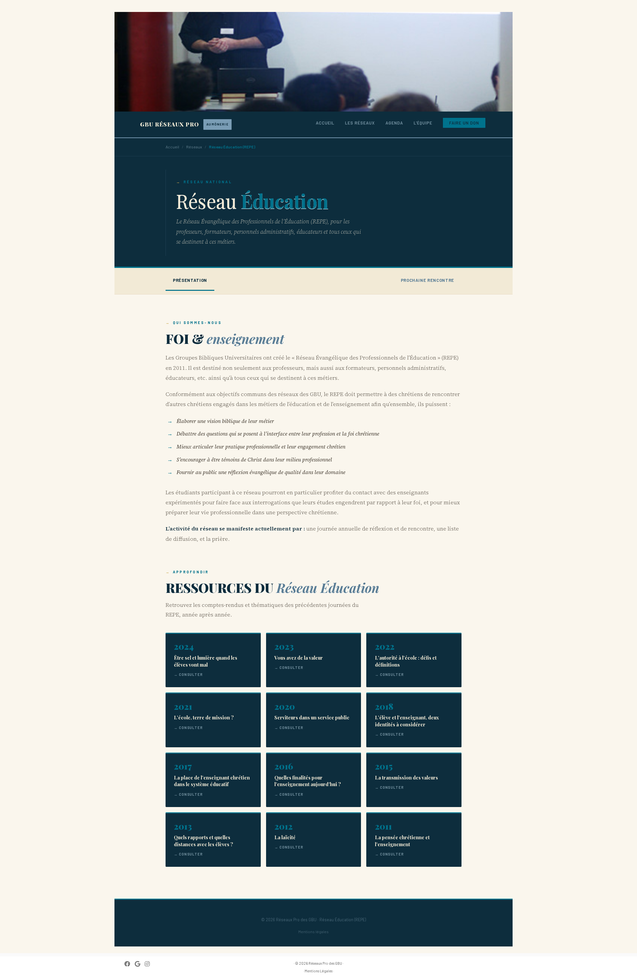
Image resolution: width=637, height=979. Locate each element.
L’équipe (423, 123)
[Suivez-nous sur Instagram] (149, 963)
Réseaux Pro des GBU (325, 963)
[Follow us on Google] (140, 963)
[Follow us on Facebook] (129, 963)
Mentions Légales (318, 971)
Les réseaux (360, 123)
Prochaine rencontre (427, 280)
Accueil (325, 123)
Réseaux (194, 146)
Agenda (394, 123)
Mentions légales (313, 931)
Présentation (190, 280)
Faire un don (464, 123)
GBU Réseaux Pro (184, 124)
